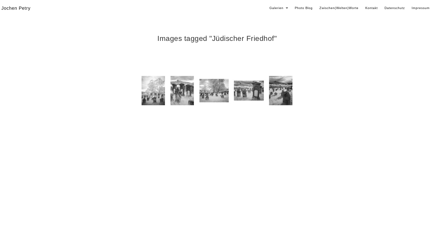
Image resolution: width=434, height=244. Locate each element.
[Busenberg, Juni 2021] (153, 91)
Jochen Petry (16, 8)
